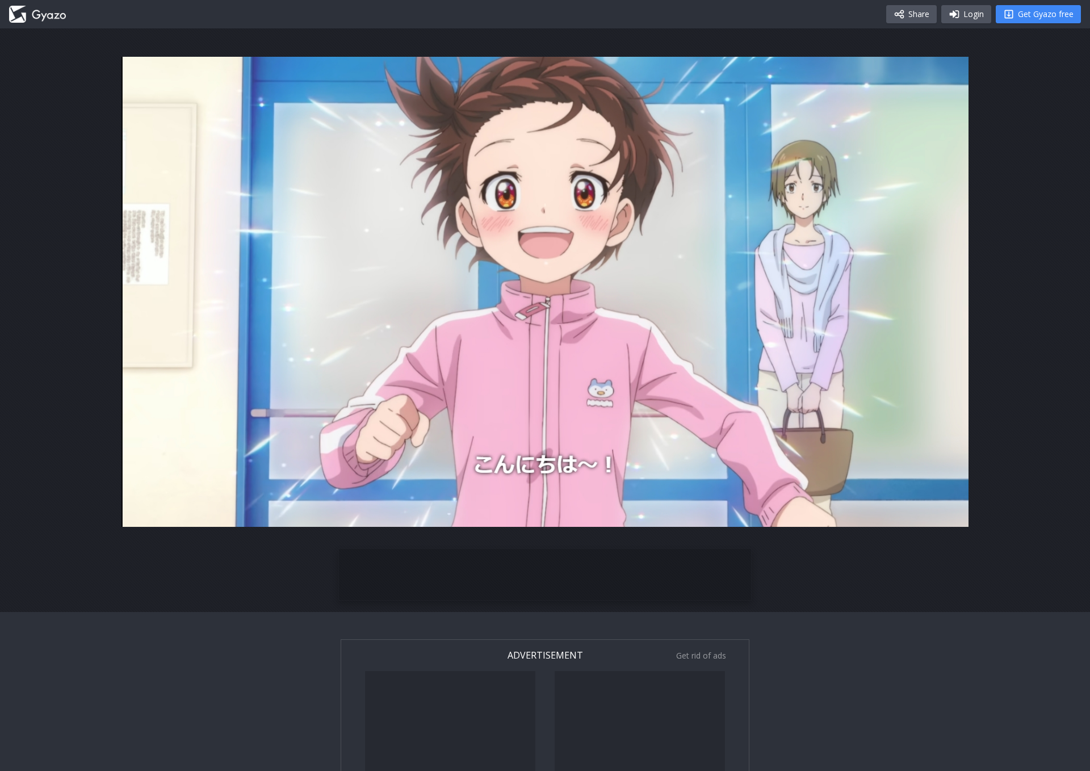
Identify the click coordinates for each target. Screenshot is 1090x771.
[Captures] (37, 14)
